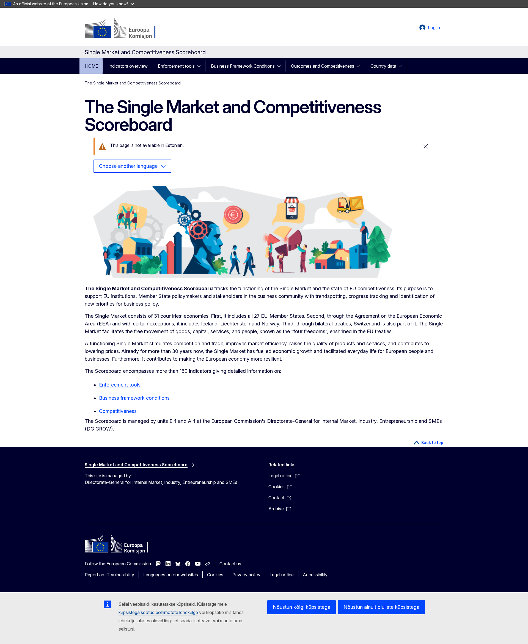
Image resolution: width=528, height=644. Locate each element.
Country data (383, 66)
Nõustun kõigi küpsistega (301, 607)
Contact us (230, 563)
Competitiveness (118, 411)
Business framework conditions (134, 398)
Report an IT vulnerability (109, 574)
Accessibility (315, 574)
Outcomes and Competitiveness (322, 66)
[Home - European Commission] (129, 29)
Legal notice (282, 574)
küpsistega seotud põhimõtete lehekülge (158, 612)
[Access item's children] (200, 66)
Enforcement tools (176, 66)
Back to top (432, 442)
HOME (91, 66)
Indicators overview (128, 66)
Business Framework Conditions (243, 66)
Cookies (215, 574)
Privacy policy (246, 574)
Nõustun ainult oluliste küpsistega (381, 607)
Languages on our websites (170, 574)
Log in (434, 27)
